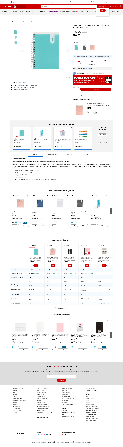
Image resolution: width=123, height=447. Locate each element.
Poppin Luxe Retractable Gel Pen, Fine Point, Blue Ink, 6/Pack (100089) (98, 210)
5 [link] (56, 338)
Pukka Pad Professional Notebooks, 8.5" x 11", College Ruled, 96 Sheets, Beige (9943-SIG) (104, 259)
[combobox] (69, 6)
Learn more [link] (106, 56)
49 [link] (37, 338)
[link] (20, 2)
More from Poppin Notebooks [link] (44, 22)
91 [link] (73, 269)
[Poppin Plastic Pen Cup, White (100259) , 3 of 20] (60, 203)
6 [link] (39, 142)
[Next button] (68, 50)
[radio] (79, 63)
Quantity (76, 87)
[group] (20, 211)
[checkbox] (21, 146)
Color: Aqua (75, 42)
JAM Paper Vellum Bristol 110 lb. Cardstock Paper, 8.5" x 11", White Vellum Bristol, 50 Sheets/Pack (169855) (79, 335)
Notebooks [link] (33, 22)
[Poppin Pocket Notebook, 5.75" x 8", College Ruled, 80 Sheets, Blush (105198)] (79, 109)
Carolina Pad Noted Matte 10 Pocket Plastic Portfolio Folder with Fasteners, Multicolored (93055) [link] (62, 139)
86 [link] (56, 214)
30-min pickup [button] (15, 221)
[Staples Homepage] (6, 6)
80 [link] (80, 142)
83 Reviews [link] (84, 32)
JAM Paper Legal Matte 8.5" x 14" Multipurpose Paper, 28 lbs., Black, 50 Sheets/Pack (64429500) (98, 335)
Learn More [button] (101, 73)
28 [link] (90, 269)
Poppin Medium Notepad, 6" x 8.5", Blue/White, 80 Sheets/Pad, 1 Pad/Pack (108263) (39, 211)
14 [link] (37, 214)
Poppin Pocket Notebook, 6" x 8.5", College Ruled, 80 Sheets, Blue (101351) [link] (21, 139)
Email (49, 374)
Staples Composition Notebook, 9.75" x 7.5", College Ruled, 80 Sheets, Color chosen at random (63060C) (87, 259)
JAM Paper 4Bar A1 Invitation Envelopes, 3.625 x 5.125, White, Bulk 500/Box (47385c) (20, 335)
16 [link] (76, 338)
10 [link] (60, 142)
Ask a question (92, 32)
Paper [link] (17, 22)
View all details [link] (23, 82)
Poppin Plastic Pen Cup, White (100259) (60, 210)
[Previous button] (22, 50)
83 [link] (92, 107)
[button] (95, 7)
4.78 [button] (74, 32)
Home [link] (13, 22)
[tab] (35, 154)
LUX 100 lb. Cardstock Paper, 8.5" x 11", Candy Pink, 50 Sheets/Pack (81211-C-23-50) (60, 335)
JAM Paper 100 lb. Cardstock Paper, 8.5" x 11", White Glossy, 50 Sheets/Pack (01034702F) (40, 335)
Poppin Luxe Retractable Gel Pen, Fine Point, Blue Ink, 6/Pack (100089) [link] (42, 139)
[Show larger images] (68, 77)
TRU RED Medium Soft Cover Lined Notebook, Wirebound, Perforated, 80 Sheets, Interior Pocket (70, 259)
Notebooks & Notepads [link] (25, 22)
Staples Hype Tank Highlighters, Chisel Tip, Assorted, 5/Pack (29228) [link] (83, 139)
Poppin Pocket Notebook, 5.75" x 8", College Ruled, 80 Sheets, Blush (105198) (98, 104)
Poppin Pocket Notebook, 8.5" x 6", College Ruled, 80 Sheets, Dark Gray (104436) (78, 211)
